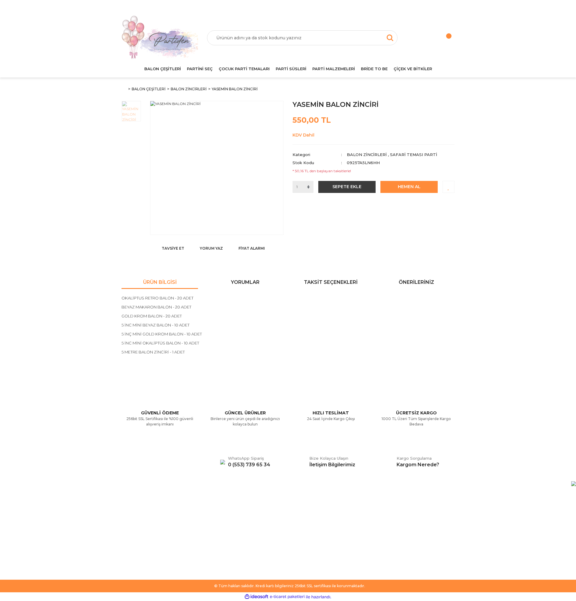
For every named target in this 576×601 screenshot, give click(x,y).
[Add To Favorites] (448, 187)
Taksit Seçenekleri (331, 282)
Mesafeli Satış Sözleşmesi (231, 513)
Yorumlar (245, 282)
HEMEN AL (409, 186)
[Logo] (160, 38)
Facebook (302, 513)
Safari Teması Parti (413, 154)
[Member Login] (418, 38)
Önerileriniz (416, 282)
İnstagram (302, 531)
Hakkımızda (133, 513)
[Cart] (442, 38)
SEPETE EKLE (347, 186)
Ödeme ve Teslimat (226, 522)
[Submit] (447, 538)
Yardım (128, 522)
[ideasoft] (256, 597)
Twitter (299, 522)
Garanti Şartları (221, 540)
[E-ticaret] (287, 596)
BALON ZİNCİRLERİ (367, 154)
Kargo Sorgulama (139, 540)
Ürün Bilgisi (160, 282)
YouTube (301, 540)
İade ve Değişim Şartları (230, 549)
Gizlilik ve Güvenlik (224, 531)
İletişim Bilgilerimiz (140, 549)
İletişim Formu (135, 531)
